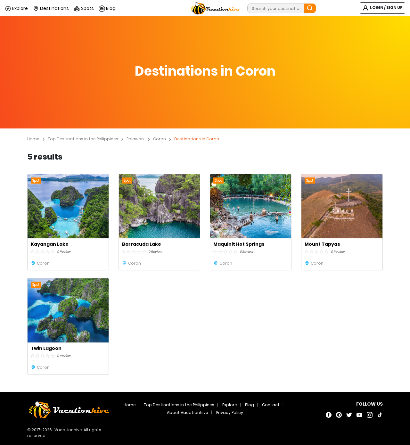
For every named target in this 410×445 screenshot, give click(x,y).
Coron (159, 139)
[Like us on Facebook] (329, 414)
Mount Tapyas (322, 244)
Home (33, 139)
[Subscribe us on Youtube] (359, 414)
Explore (19, 8)
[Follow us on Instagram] (370, 414)
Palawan (135, 139)
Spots (87, 8)
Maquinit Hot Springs (239, 244)
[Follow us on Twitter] (349, 414)
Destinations (54, 8)
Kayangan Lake (50, 244)
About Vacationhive (187, 412)
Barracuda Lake (141, 244)
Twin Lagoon (46, 348)
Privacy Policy (229, 412)
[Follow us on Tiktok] (380, 414)
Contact (271, 405)
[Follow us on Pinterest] (339, 414)
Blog (110, 8)
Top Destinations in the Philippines (83, 139)
